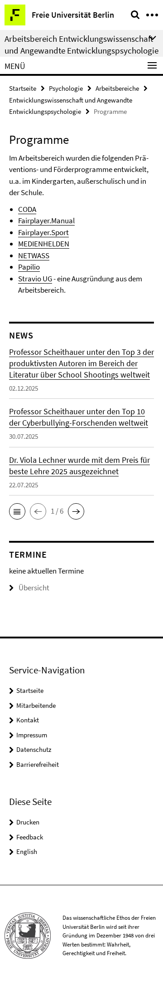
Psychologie (66, 88)
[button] (17, 511)
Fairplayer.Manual (46, 221)
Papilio (29, 267)
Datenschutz (33, 749)
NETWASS (33, 255)
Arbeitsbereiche (117, 88)
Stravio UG (35, 279)
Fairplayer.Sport (43, 232)
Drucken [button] (27, 822)
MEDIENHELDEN (43, 244)
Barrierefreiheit (37, 764)
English (26, 851)
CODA (27, 209)
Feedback (29, 837)
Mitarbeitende (36, 705)
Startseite (22, 88)
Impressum (31, 735)
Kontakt (27, 720)
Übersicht (34, 588)
